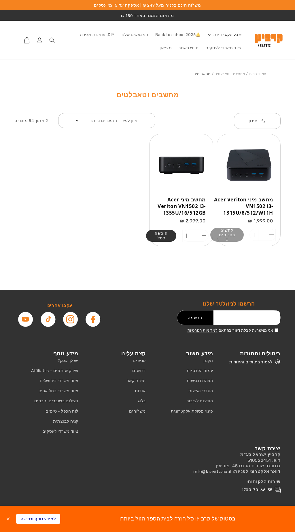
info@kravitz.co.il (212, 471)
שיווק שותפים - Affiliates (54, 370)
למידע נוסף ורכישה (38, 518)
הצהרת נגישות (200, 380)
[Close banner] (8, 519)
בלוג (142, 400)
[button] (224, 35)
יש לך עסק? (68, 360)
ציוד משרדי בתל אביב (58, 390)
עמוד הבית (257, 74)
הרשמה (195, 317)
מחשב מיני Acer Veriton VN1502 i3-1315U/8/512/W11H (243, 206)
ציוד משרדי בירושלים (59, 380)
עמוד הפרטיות (200, 370)
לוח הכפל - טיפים (62, 411)
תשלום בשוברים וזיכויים (56, 400)
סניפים (139, 360)
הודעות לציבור (200, 400)
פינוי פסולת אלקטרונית (192, 411)
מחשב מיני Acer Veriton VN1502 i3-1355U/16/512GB (182, 206)
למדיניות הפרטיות (203, 330)
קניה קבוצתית (65, 421)
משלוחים (137, 411)
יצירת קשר (136, 380)
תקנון (208, 360)
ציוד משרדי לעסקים (60, 431)
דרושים (139, 370)
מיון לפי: (130, 120)
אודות (140, 390)
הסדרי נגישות (200, 390)
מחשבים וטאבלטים (230, 74)
